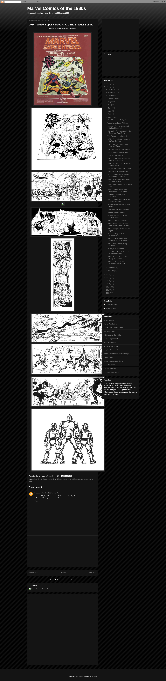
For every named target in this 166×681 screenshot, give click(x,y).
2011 (108, 287)
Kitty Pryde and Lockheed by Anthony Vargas (118, 145)
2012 (108, 284)
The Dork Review (110, 365)
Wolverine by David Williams (118, 123)
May (109, 111)
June (110, 108)
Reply (36, 501)
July (109, 105)
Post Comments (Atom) (67, 580)
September (112, 99)
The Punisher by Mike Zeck (117, 136)
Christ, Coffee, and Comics (113, 328)
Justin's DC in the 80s (111, 346)
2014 (108, 278)
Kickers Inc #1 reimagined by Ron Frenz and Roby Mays (120, 132)
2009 (108, 293)
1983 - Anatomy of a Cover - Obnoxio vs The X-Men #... (118, 240)
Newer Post (33, 573)
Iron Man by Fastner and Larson (119, 168)
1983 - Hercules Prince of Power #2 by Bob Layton (119, 258)
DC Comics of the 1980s (112, 335)
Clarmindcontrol (111, 304)
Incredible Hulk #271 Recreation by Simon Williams (119, 253)
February (111, 267)
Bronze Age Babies (110, 324)
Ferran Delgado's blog (111, 339)
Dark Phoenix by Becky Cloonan (119, 120)
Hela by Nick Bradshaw (116, 249)
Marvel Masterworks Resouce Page (116, 353)
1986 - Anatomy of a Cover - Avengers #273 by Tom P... (118, 190)
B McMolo (37, 493)
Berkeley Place (109, 320)
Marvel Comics (47, 479)
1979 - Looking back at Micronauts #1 (116, 235)
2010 (108, 290)
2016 (108, 87)
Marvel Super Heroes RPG (62, 479)
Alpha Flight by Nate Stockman (119, 209)
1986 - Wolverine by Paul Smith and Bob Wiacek (119, 180)
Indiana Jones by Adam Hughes (119, 149)
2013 (108, 281)
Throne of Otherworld (111, 372)
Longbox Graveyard (111, 350)
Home (63, 573)
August (110, 102)
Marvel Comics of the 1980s (56, 8)
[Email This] (62, 476)
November (112, 92)
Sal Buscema (76, 479)
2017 (108, 84)
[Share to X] (66, 476)
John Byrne (38, 479)
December (112, 89)
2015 (108, 274)
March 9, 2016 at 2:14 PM (50, 493)
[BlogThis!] (64, 476)
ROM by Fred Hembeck (116, 155)
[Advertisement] (63, 551)
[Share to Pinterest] (70, 476)
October (111, 95)
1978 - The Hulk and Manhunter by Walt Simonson (119, 140)
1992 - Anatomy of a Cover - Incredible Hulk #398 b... (118, 263)
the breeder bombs (87, 479)
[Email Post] (57, 476)
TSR (30, 481)
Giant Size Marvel (110, 342)
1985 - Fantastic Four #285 (117, 221)
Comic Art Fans (109, 331)
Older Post (92, 573)
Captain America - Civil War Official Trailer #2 (117, 217)
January (111, 271)
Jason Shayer (111, 308)
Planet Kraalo (108, 357)
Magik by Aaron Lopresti (116, 212)
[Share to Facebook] (68, 476)
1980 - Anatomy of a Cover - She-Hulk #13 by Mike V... (120, 159)
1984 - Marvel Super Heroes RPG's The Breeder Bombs (118, 225)
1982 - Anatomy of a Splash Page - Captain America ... (119, 200)
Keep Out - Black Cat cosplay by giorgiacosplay (119, 164)
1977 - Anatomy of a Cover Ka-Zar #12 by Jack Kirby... (119, 175)
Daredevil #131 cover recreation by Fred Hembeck (119, 127)
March (110, 117)
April (110, 114)
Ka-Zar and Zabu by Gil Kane (118, 152)
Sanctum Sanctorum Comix (113, 361)
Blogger (94, 676)
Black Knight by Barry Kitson (118, 171)
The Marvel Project (110, 368)
